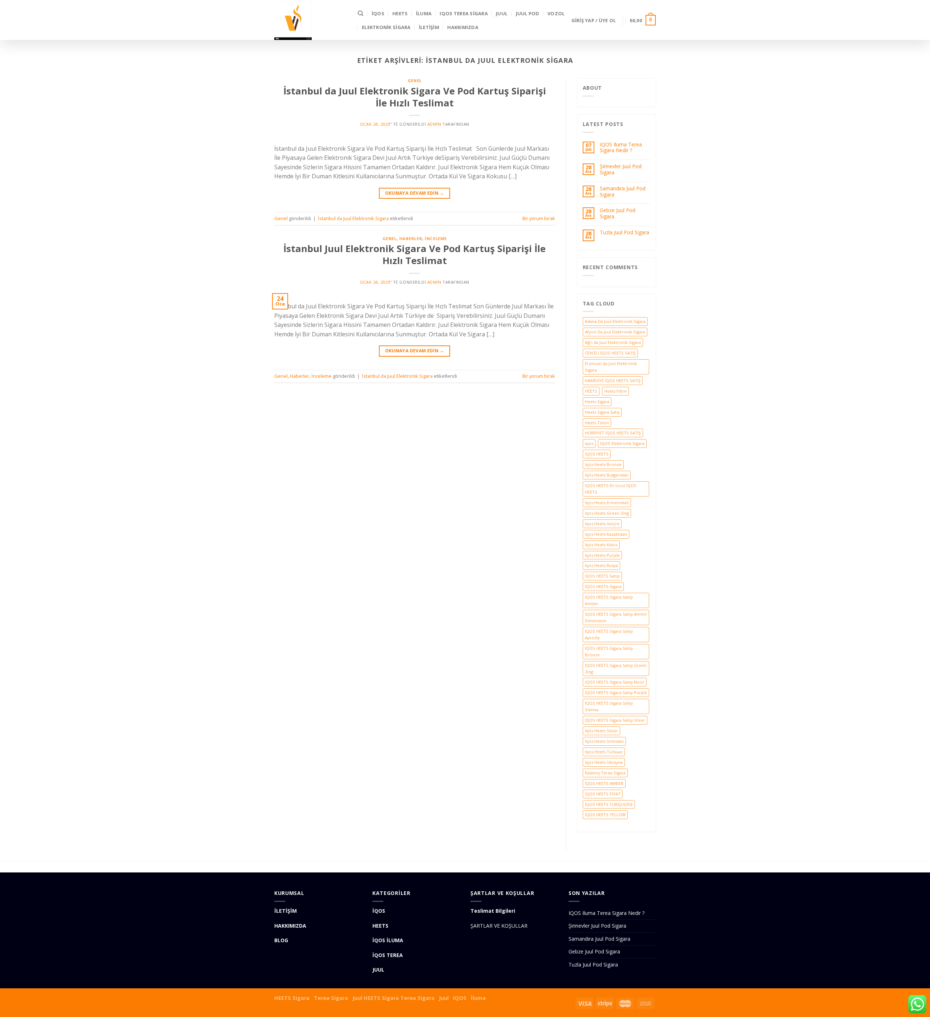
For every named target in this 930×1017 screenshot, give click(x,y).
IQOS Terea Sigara (464, 13)
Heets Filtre (615, 391)
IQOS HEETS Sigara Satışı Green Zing (616, 668)
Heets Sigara (597, 401)
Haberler (410, 238)
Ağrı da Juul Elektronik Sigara (613, 342)
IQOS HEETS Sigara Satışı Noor (614, 682)
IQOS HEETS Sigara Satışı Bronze (609, 651)
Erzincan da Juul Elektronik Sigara (611, 367)
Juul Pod (527, 13)
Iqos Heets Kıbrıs (601, 544)
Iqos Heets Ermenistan (607, 502)
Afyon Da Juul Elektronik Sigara (615, 332)
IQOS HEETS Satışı (602, 576)
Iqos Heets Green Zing (607, 513)
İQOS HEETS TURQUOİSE (609, 804)
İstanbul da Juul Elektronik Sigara (353, 218)
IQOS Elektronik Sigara (622, 443)
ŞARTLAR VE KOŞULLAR (498, 925)
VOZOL (556, 13)
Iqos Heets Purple (602, 555)
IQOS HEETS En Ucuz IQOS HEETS (610, 489)
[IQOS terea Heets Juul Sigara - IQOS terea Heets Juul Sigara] (310, 20)
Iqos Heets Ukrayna (604, 762)
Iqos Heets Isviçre (602, 523)
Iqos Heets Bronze (603, 464)
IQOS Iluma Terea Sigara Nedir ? (621, 148)
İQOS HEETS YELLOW (605, 814)
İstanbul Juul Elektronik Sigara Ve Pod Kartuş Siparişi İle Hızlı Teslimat (414, 254)
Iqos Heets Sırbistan (604, 741)
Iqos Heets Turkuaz (604, 751)
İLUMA (424, 13)
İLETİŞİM (429, 27)
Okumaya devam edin (414, 193)
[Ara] (360, 13)
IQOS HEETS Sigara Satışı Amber (609, 600)
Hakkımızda (462, 27)
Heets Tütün (597, 422)
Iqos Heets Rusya (601, 565)
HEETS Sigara (292, 997)
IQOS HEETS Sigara (603, 586)
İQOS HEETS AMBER (604, 783)
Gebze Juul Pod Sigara (617, 213)
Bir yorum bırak (538, 218)
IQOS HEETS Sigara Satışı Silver (615, 720)
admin (434, 124)
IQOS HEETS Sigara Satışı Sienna (609, 706)
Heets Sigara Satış (602, 412)
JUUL (502, 13)
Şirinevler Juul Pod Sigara (621, 169)
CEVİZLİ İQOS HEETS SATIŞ (610, 353)
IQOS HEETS (596, 454)
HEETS (400, 13)
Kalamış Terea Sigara (605, 772)
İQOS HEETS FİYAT (602, 794)
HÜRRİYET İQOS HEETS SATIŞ (613, 432)
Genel (415, 80)
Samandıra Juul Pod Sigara (623, 192)
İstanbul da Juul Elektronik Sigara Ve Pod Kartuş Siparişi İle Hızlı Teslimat (414, 97)
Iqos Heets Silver (601, 730)
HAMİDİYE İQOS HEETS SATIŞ (612, 380)
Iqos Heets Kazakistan (606, 534)
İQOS (378, 13)
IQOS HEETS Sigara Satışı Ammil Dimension (616, 617)
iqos (589, 443)
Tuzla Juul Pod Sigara (624, 233)
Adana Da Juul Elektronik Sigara (615, 321)
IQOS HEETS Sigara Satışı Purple (616, 692)
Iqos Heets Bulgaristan (606, 475)
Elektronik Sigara (386, 27)
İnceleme (435, 238)
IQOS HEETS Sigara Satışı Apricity (609, 634)
